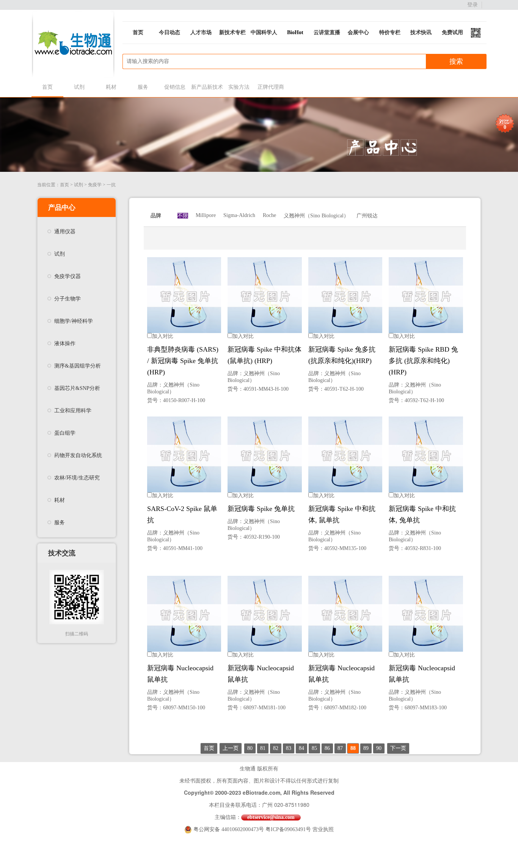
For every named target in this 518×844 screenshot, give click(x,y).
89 (366, 748)
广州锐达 (367, 215)
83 (288, 748)
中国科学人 (264, 32)
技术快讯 (421, 32)
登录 (472, 5)
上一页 (231, 748)
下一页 (398, 748)
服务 (143, 87)
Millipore (206, 215)
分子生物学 (67, 299)
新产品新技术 (207, 87)
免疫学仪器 (67, 276)
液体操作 (64, 343)
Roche (269, 215)
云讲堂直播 (327, 32)
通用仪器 (64, 231)
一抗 (111, 184)
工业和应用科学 (72, 410)
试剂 (79, 87)
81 (262, 748)
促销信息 (174, 87)
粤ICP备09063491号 (288, 829)
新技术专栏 (232, 32)
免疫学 (95, 184)
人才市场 (201, 32)
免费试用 (452, 32)
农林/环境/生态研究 (77, 478)
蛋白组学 (64, 433)
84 (301, 748)
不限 (182, 215)
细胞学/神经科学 (73, 321)
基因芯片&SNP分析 (77, 388)
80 (250, 748)
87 (340, 748)
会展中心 (358, 32)
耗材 (111, 87)
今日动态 (169, 32)
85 (314, 748)
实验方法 (239, 87)
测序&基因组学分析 (77, 366)
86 (327, 748)
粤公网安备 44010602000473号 (229, 829)
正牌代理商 (270, 87)
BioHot (295, 32)
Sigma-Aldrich (239, 215)
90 (378, 748)
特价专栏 (389, 32)
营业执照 (323, 829)
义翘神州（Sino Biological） (316, 215)
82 (275, 748)
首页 (138, 32)
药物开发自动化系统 (78, 455)
